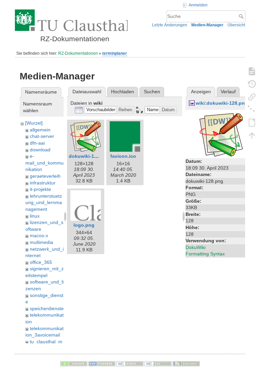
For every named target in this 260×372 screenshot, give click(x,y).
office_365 (41, 262)
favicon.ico (123, 156)
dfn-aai (37, 143)
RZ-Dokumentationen (78, 53)
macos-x (39, 235)
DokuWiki (195, 247)
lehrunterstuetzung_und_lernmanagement (43, 202)
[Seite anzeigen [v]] (252, 71)
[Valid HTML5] (130, 363)
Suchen (152, 91)
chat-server (42, 136)
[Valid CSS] (158, 363)
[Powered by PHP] (101, 363)
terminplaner (114, 53)
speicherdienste (47, 308)
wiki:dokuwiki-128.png (222, 103)
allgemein (40, 129)
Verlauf (228, 91)
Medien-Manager (207, 25)
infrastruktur (43, 182)
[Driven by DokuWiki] (186, 363)
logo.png (83, 225)
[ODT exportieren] (252, 122)
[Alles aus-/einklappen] (252, 109)
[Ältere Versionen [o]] (252, 83)
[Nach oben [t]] (252, 135)
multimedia (41, 242)
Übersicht (236, 25)
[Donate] (73, 363)
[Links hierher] (252, 96)
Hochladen (122, 91)
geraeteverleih (45, 176)
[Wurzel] (34, 123)
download (40, 149)
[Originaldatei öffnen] (221, 134)
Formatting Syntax (205, 253)
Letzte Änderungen (169, 25)
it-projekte (40, 189)
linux (35, 216)
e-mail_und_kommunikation (44, 162)
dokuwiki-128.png (89, 156)
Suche (242, 16)
